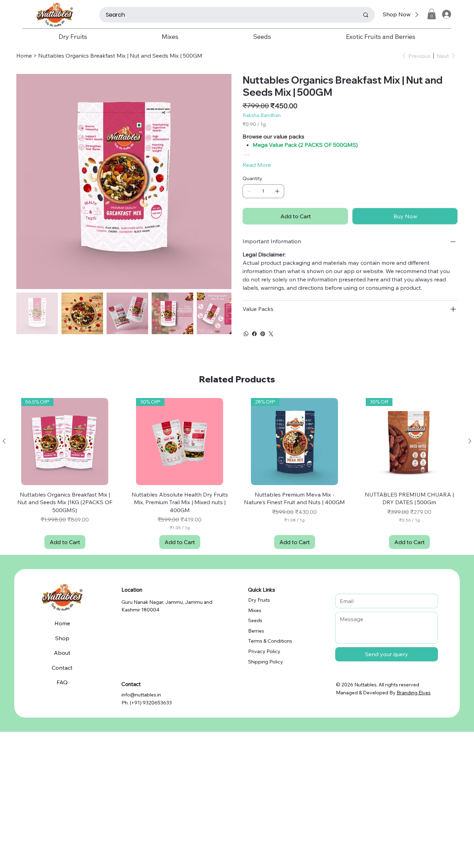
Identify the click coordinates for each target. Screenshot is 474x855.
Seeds (255, 620)
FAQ (62, 682)
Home (62, 623)
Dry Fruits (259, 600)
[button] (431, 14)
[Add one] (277, 191)
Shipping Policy (265, 662)
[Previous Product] (4, 441)
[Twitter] (271, 333)
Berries (256, 631)
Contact (62, 667)
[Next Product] (470, 441)
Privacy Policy (264, 651)
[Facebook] (254, 333)
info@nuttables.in (141, 695)
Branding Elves (414, 692)
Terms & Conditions (270, 641)
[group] (237, 473)
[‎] (446, 14)
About (62, 652)
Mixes (254, 610)
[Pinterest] (262, 333)
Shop (62, 638)
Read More (257, 164)
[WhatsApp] (246, 333)
